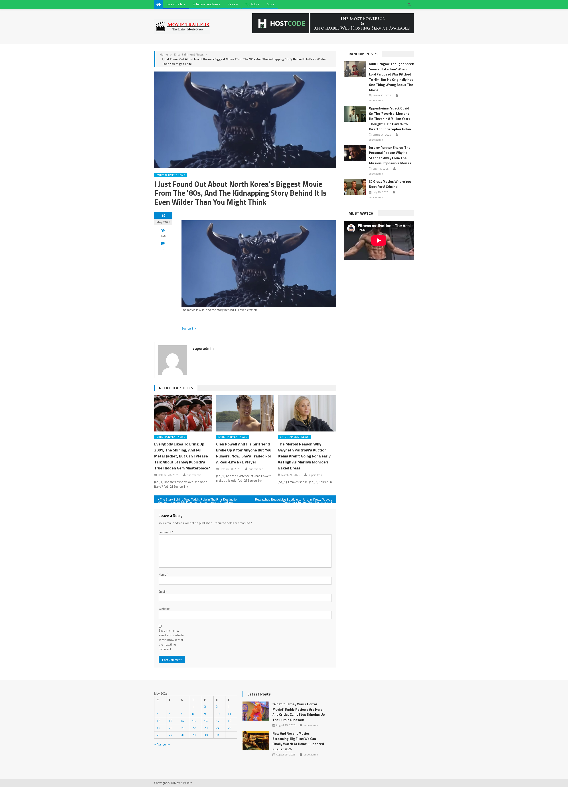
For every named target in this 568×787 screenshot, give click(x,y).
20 (170, 727)
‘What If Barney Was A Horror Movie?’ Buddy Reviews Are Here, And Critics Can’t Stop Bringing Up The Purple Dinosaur (298, 712)
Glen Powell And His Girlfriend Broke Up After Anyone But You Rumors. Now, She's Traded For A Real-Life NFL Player (243, 453)
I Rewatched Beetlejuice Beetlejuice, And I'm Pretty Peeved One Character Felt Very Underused (293, 500)
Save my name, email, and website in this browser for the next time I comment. (171, 639)
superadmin (203, 348)
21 (182, 727)
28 (182, 735)
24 (217, 727)
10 (217, 713)
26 (158, 735)
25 (229, 727)
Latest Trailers (176, 4)
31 (217, 735)
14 (182, 720)
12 (158, 720)
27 (170, 735)
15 (194, 720)
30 (206, 735)
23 (206, 727)
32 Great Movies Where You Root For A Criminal (390, 184)
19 (158, 727)
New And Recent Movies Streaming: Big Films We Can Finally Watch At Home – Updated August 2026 (298, 741)
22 (194, 727)
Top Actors (252, 4)
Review (233, 4)
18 (229, 720)
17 (217, 720)
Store (270, 4)
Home (164, 54)
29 (194, 735)
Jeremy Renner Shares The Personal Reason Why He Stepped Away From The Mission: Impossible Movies (390, 155)
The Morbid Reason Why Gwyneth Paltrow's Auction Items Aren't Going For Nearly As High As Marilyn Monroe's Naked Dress (304, 456)
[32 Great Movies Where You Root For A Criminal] (355, 187)
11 (229, 713)
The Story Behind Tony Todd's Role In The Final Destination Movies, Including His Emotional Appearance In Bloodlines (198, 500)
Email (163, 591)
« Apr (157, 744)
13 (170, 720)
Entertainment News (206, 4)
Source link (188, 328)
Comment (166, 532)
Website (164, 608)
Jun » (166, 744)
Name (163, 574)
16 (206, 720)
